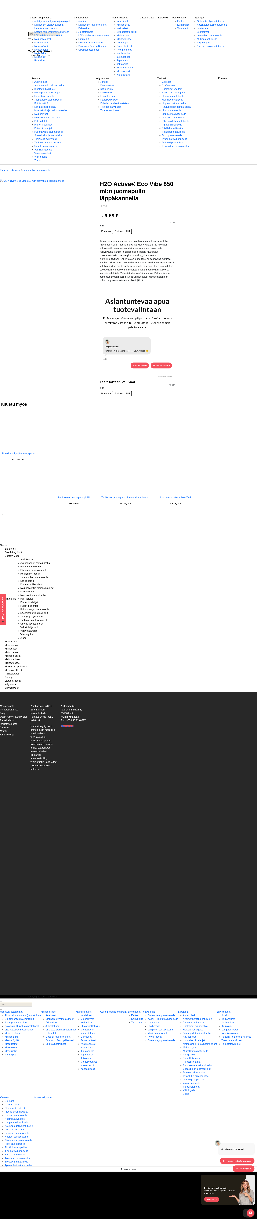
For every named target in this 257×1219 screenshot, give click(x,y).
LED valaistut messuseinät (48, 35)
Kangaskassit (124, 74)
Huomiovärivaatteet (172, 99)
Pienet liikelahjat (43, 124)
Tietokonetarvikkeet (110, 107)
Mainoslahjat (11, 645)
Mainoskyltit (11, 641)
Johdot (104, 82)
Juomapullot (123, 57)
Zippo (37, 160)
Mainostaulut (41, 42)
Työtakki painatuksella (173, 142)
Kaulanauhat (123, 53)
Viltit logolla (40, 157)
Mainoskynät (123, 24)
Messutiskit (40, 57)
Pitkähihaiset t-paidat (173, 128)
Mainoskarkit (123, 35)
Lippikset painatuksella (174, 114)
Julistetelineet (85, 32)
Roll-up (8, 677)
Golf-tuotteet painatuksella (210, 21)
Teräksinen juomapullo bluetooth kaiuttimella (124, 497)
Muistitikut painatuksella (47, 117)
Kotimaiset (122, 28)
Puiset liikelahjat (43, 128)
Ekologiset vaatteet (172, 89)
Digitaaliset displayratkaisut (48, 24)
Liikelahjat (122, 42)
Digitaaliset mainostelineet (92, 24)
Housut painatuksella (173, 96)
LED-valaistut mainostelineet (93, 35)
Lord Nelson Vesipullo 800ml (175, 497)
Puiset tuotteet (124, 46)
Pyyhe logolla (204, 42)
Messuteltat (40, 53)
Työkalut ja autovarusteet (47, 142)
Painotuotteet (179, 17)
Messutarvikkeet (13, 670)
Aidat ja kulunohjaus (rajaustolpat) (52, 21)
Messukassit (123, 71)
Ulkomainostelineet (88, 49)
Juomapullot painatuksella (48, 99)
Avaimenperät (124, 49)
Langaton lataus (108, 96)
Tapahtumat (123, 60)
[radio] (106, 231)
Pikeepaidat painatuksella (175, 121)
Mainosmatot (11, 652)
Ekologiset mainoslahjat (47, 92)
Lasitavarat (203, 28)
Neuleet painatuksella (173, 117)
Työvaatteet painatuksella (175, 146)
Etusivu (4, 170)
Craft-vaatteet (169, 85)
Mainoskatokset (42, 39)
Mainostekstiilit (12, 656)
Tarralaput (182, 28)
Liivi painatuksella (171, 110)
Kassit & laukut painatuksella (212, 24)
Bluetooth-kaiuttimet (44, 89)
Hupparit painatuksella (174, 103)
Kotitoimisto (106, 89)
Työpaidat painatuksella (174, 139)
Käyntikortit (183, 24)
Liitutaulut (83, 39)
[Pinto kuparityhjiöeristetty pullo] (18, 430)
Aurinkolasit (40, 82)
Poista (172, 223)
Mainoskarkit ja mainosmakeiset (51, 110)
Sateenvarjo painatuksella (210, 46)
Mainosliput (11, 648)
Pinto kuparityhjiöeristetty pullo (18, 453)
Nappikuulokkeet (109, 99)
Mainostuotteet (119, 17)
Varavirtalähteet (42, 153)
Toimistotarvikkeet (109, 110)
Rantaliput (39, 60)
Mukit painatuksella (207, 39)
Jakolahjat (122, 64)
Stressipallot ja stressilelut (48, 135)
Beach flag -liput (13, 552)
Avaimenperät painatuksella (49, 85)
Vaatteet (161, 78)
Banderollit (163, 17)
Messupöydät (41, 46)
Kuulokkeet (106, 92)
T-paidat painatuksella (173, 132)
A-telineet (83, 21)
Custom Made (147, 17)
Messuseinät (41, 49)
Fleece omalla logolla (173, 92)
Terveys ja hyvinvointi (45, 139)
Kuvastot (222, 78)
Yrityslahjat (198, 17)
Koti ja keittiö (41, 103)
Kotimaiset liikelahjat (45, 107)
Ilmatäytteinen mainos (45, 28)
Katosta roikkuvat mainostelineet (51, 32)
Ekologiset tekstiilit (126, 32)
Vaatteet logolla (13, 681)
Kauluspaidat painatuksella (176, 107)
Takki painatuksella (172, 135)
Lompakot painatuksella (209, 35)
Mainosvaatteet (125, 67)
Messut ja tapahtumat (41, 17)
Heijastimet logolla (44, 96)
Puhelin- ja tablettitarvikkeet (115, 103)
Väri (102, 225)
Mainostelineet (81, 17)
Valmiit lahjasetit (43, 149)
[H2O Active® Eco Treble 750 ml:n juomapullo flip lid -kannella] (12, 529)
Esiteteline (84, 28)
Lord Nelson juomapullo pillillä (74, 497)
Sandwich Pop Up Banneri (92, 46)
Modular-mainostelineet (90, 42)
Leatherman (203, 32)
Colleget (166, 82)
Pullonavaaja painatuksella (48, 132)
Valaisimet (122, 21)
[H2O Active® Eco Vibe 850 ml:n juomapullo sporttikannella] (12, 514)
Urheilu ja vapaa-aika (45, 146)
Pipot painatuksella (172, 124)
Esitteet (181, 21)
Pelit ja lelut (40, 121)
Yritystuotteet (102, 78)
